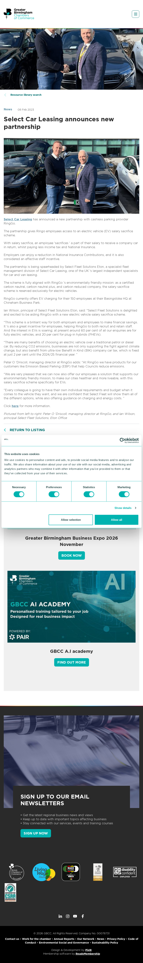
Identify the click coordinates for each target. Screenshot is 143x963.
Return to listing (27, 430)
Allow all (116, 519)
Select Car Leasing (18, 219)
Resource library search (26, 94)
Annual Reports (64, 938)
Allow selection (71, 519)
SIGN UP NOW (36, 833)
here (15, 406)
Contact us (12, 938)
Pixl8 (88, 950)
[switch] (54, 494)
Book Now (71, 555)
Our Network (85, 938)
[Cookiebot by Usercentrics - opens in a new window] (122, 440)
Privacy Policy (116, 938)
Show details (123, 507)
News (8, 109)
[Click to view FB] (82, 916)
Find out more (71, 662)
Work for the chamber (36, 938)
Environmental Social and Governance (64, 942)
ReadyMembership (88, 953)
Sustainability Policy (105, 942)
